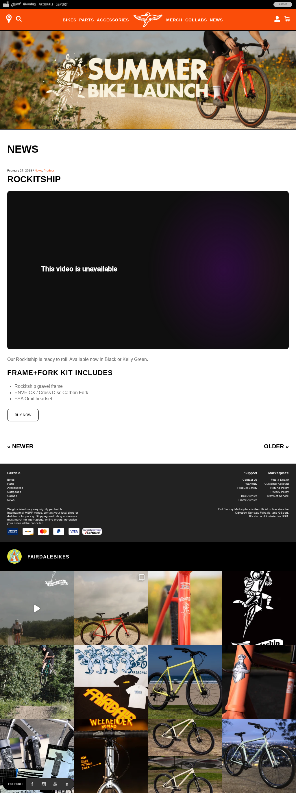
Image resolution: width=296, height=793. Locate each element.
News (216, 20)
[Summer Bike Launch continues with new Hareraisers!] (185, 756)
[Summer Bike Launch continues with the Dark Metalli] (111, 756)
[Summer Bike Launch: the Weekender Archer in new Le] (185, 682)
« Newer (20, 446)
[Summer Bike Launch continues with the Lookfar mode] (259, 682)
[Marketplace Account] (277, 19)
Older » (276, 446)
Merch (174, 20)
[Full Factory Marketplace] (5, 3)
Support (283, 4)
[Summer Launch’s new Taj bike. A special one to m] (37, 756)
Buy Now (23, 415)
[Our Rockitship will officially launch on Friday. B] (185, 608)
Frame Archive (247, 499)
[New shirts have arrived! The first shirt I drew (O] (111, 682)
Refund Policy (279, 487)
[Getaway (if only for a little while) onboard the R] (37, 608)
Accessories (113, 20)
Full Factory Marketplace (234, 509)
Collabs (196, 20)
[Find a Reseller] (8, 19)
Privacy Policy (280, 491)
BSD (285, 516)
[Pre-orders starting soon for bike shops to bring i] (259, 608)
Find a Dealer (280, 479)
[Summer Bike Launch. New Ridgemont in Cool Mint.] (259, 756)
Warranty (251, 483)
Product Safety (247, 487)
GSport (283, 512)
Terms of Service (278, 495)
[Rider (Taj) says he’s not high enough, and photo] (37, 682)
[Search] (19, 19)
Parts (86, 20)
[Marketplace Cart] (287, 19)
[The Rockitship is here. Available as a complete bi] (111, 608)
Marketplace (278, 473)
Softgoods (14, 491)
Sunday (253, 512)
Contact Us (250, 479)
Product (49, 170)
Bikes (69, 20)
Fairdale (14, 473)
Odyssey (240, 512)
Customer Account (276, 483)
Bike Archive (249, 495)
